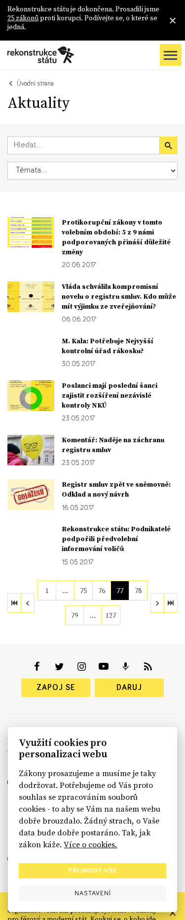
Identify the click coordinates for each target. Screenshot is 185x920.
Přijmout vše (93, 870)
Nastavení (92, 893)
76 (101, 591)
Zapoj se (56, 687)
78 (138, 591)
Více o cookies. (90, 844)
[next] (157, 603)
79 (74, 615)
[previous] (27, 603)
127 (111, 615)
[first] (14, 603)
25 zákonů (22, 18)
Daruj (129, 687)
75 (83, 591)
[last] (170, 603)
